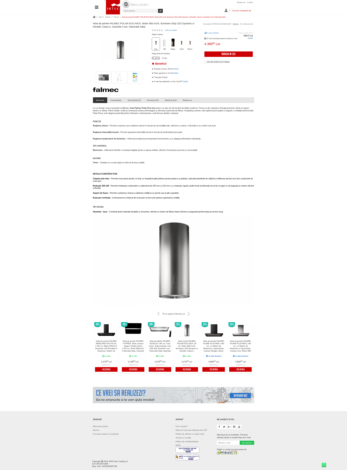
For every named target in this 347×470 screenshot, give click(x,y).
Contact (250, 2)
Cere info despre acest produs (218, 62)
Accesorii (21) (153, 100)
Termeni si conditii (183, 438)
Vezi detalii (106, 369)
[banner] (173, 395)
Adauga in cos (228, 54)
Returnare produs (100, 426)
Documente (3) (134, 100)
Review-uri (187, 100)
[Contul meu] (226, 11)
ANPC (178, 445)
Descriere (100, 100)
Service (96, 430)
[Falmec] (105, 89)
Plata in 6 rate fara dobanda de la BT (191, 430)
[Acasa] (94, 17)
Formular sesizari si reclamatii (105, 434)
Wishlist (235, 24)
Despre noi (241, 2)
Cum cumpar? (182, 426)
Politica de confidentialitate (187, 441)
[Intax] (112, 7)
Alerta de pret (248, 24)
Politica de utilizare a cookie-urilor (190, 434)
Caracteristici (116, 100)
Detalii (250, 38)
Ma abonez (247, 443)
